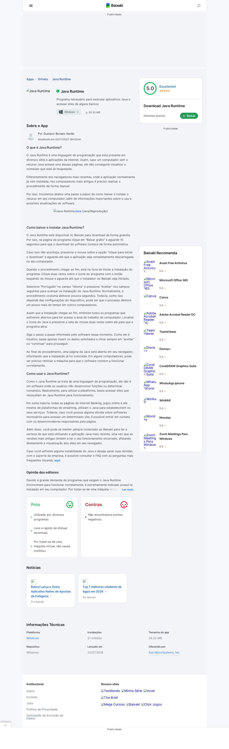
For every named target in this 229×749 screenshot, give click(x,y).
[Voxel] (149, 691)
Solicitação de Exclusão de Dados (44, 717)
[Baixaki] (133, 704)
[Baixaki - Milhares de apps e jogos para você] (114, 6)
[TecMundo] (110, 691)
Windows (32, 638)
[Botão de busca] (199, 6)
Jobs (29, 703)
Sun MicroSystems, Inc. (164, 652)
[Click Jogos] (151, 704)
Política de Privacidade (42, 709)
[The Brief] (109, 697)
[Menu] (31, 5)
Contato (32, 697)
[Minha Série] (131, 691)
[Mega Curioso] (113, 704)
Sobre (30, 691)
